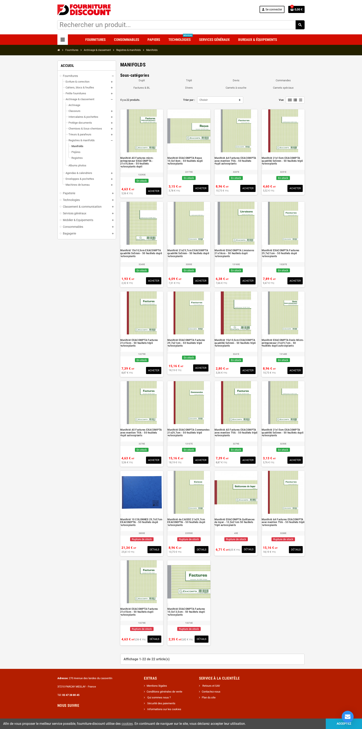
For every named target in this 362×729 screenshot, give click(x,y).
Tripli (189, 80)
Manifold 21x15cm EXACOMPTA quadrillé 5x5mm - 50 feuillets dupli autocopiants (282, 433)
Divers (189, 87)
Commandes (283, 80)
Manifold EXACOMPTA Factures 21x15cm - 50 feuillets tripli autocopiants (139, 343)
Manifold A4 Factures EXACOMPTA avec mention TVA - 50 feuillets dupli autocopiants (235, 161)
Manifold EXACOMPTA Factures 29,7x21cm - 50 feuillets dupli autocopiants (280, 253)
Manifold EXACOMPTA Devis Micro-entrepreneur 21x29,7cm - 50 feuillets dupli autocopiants (283, 343)
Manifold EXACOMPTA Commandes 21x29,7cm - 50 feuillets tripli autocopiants (188, 433)
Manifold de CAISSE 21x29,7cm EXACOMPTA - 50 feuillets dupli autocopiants (186, 522)
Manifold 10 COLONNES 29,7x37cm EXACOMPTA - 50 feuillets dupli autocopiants (141, 522)
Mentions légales (157, 685)
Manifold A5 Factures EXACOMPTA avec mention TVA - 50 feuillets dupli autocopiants (141, 433)
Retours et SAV (211, 685)
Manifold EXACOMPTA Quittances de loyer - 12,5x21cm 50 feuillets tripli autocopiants (235, 522)
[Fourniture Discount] (85, 9)
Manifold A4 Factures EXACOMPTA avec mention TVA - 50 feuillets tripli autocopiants (283, 522)
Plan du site (209, 697)
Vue (281, 99)
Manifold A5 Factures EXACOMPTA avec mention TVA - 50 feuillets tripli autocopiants (236, 433)
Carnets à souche (236, 87)
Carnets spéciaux (283, 87)
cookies (127, 724)
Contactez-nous (211, 691)
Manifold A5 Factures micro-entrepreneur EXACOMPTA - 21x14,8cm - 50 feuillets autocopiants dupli (137, 162)
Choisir (203, 99)
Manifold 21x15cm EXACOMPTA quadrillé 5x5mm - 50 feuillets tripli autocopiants (282, 161)
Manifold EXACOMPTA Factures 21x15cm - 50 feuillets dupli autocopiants (139, 612)
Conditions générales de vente (164, 691)
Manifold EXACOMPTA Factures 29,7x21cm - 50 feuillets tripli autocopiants (186, 343)
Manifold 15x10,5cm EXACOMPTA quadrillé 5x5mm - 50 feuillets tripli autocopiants (235, 343)
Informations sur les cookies (164, 709)
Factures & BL (141, 87)
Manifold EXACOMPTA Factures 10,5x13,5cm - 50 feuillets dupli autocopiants (186, 612)
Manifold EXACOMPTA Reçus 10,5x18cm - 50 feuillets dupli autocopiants (185, 161)
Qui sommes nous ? (159, 697)
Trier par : (189, 99)
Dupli (142, 80)
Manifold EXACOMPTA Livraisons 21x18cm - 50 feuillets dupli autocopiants (234, 253)
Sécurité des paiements (161, 703)
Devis (236, 80)
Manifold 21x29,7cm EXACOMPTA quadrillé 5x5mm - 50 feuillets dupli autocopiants (188, 253)
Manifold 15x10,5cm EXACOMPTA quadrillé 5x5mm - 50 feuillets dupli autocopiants (141, 253)
